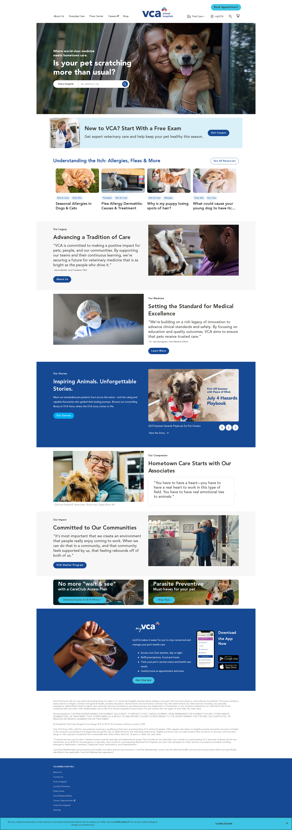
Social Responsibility (62, 796)
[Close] (287, 823)
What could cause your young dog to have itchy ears (214, 208)
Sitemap (57, 810)
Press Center (96, 16)
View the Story (157, 433)
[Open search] (231, 16)
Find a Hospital (65, 84)
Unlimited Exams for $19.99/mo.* (82, 600)
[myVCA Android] (228, 658)
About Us (59, 16)
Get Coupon (218, 133)
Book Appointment (226, 7)
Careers (112, 16)
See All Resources (225, 161)
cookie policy (121, 822)
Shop (126, 16)
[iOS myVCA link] (228, 666)
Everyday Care (77, 16)
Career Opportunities (63, 801)
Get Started (143, 680)
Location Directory (61, 786)
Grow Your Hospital (61, 805)
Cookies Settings (223, 824)
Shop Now (164, 600)
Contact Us (58, 777)
